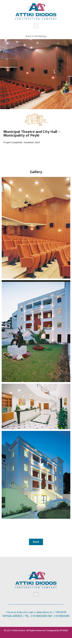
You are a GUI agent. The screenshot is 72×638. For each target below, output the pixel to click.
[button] (36, 25)
